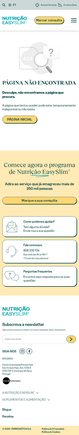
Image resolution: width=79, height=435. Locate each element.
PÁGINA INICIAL (19, 119)
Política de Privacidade (53, 428)
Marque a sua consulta (39, 200)
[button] (5, 4)
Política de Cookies (51, 431)
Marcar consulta (49, 20)
